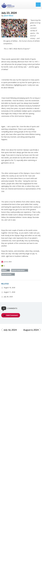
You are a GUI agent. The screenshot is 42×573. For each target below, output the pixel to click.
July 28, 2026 (8, 297)
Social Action (8, 274)
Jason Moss (8, 15)
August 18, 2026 (9, 287)
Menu (38, 4)
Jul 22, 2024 (7, 262)
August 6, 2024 (31, 329)
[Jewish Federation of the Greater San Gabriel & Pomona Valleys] (8, 5)
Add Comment (12, 315)
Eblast (5, 270)
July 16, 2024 (10, 329)
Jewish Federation (19, 270)
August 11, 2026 (9, 292)
